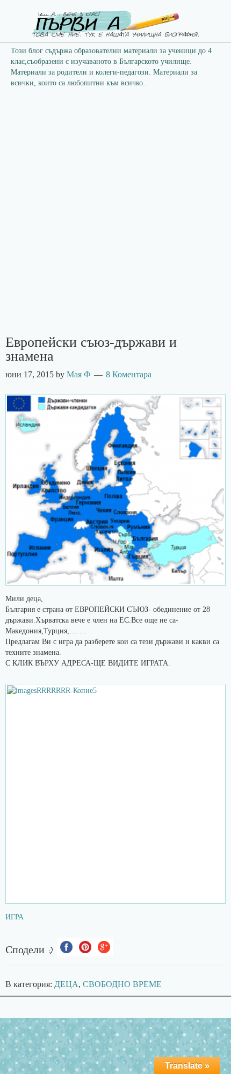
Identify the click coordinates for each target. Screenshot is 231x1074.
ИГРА (14, 917)
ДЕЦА (66, 984)
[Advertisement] (115, 214)
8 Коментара (128, 374)
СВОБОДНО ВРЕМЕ (122, 984)
